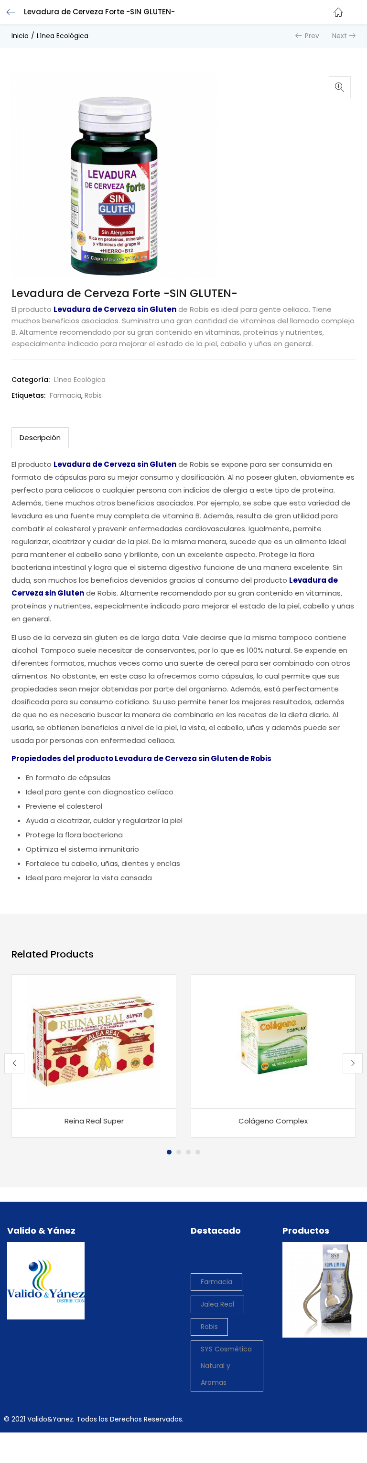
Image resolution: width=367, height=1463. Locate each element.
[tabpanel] (93, 1056)
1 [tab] (169, 1152)
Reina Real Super (94, 1121)
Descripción (40, 438)
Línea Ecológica (62, 36)
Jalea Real (217, 1304)
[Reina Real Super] (94, 1040)
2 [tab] (178, 1152)
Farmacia (65, 395)
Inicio (20, 36)
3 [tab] (188, 1152)
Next (339, 36)
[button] (352, 6)
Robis (93, 395)
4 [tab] (197, 1152)
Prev (312, 36)
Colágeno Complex (273, 1121)
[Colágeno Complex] (273, 1040)
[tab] (40, 437)
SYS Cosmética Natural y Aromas (226, 1365)
